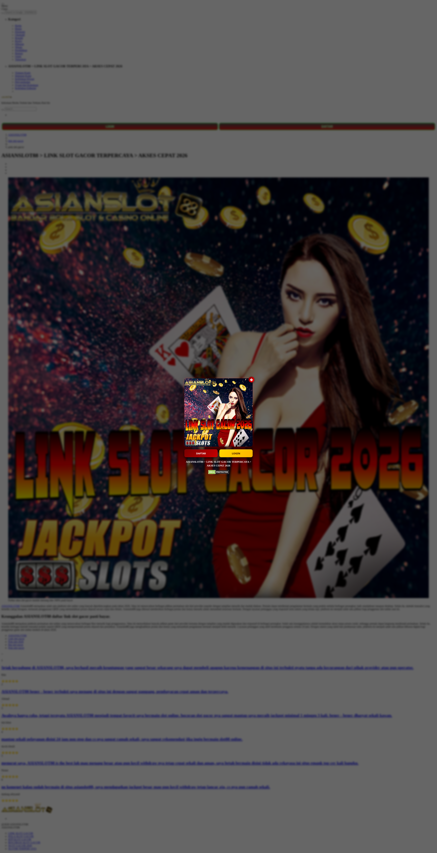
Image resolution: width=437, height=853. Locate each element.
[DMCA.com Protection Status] (218, 472)
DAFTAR (201, 453)
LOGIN (236, 453)
